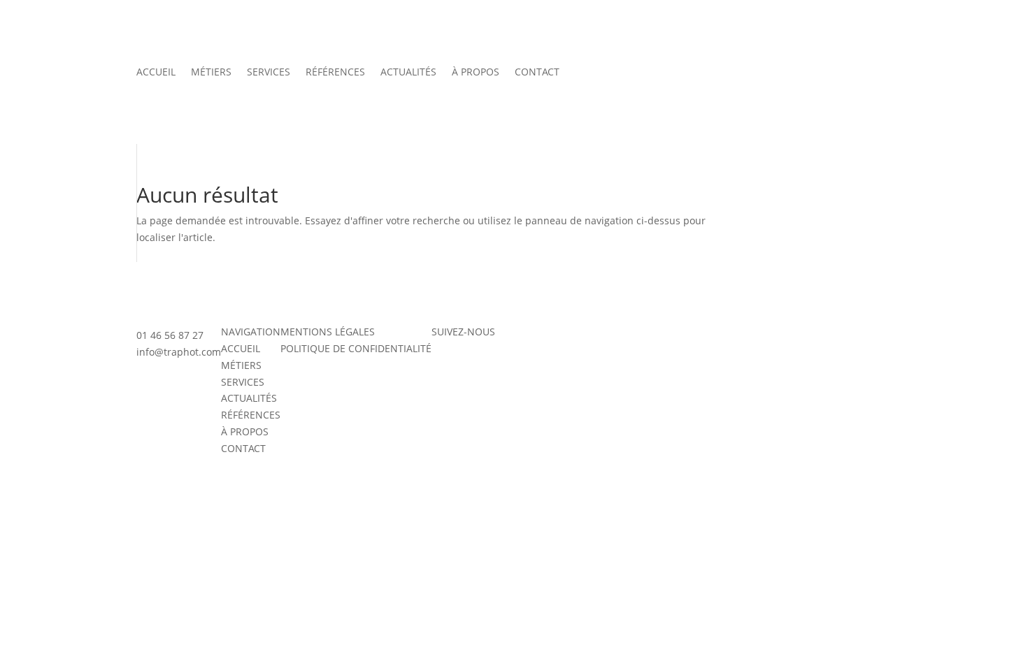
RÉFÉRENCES (335, 72)
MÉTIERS (211, 72)
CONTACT (537, 72)
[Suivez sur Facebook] (470, 367)
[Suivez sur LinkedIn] (498, 367)
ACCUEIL (156, 72)
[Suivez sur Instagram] (442, 367)
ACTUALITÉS (408, 72)
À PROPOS (475, 72)
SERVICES (268, 72)
